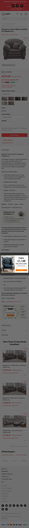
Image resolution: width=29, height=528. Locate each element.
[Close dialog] (27, 256)
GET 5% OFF (21, 270)
